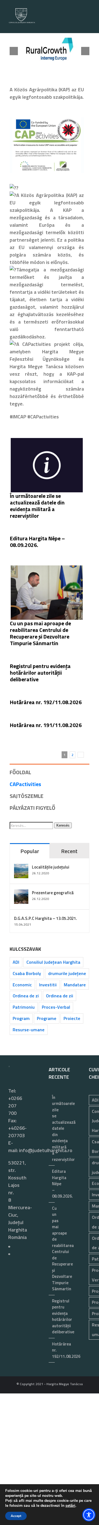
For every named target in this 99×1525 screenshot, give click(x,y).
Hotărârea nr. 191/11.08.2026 (46, 725)
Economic (22, 984)
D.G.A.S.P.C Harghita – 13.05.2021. (45, 918)
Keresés (63, 826)
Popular (29, 851)
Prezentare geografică (53, 893)
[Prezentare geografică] (21, 893)
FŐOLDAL (20, 772)
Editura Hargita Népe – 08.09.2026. (37, 541)
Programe (46, 1018)
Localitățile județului (50, 867)
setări (70, 1505)
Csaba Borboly (27, 973)
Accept (16, 1516)
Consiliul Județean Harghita (53, 962)
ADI (16, 962)
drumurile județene (67, 973)
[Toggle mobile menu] (88, 25)
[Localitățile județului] (21, 867)
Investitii (48, 984)
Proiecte (72, 1018)
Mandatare (75, 984)
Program (21, 1018)
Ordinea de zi (26, 996)
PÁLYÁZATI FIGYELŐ (32, 808)
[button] (14, 51)
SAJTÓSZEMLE (26, 796)
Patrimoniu (24, 1007)
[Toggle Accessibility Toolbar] (89, 1515)
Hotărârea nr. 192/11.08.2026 (46, 702)
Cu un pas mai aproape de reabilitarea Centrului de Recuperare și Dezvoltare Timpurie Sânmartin (40, 633)
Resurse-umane (29, 1029)
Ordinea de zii (59, 996)
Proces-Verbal (56, 1007)
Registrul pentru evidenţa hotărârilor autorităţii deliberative (40, 673)
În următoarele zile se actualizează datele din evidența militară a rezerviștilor (37, 506)
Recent (69, 851)
